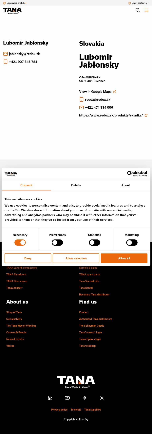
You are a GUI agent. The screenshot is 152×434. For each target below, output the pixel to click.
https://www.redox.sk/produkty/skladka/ (111, 115)
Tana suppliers (92, 409)
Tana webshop (87, 345)
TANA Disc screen (16, 281)
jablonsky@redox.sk (24, 54)
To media (76, 409)
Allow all (124, 258)
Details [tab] (76, 185)
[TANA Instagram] (102, 398)
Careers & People (16, 332)
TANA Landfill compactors (21, 267)
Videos (10, 345)
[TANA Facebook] (84, 398)
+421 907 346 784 (23, 61)
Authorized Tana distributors (95, 319)
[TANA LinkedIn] (50, 398)
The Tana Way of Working (21, 325)
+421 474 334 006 (99, 107)
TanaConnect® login (90, 332)
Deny (27, 258)
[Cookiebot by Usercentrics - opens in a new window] (130, 174)
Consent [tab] (26, 185)
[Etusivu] (14, 11)
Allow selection (76, 258)
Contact (83, 312)
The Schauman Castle (91, 325)
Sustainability (14, 319)
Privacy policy (59, 409)
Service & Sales (88, 267)
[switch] (57, 242)
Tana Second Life (89, 281)
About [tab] (125, 185)
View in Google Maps (95, 91)
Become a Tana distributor (94, 294)
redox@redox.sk (97, 99)
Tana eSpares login (90, 339)
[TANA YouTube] (67, 398)
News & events (15, 339)
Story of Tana (14, 312)
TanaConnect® (14, 287)
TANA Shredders (16, 274)
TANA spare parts (89, 274)
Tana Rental (86, 287)
